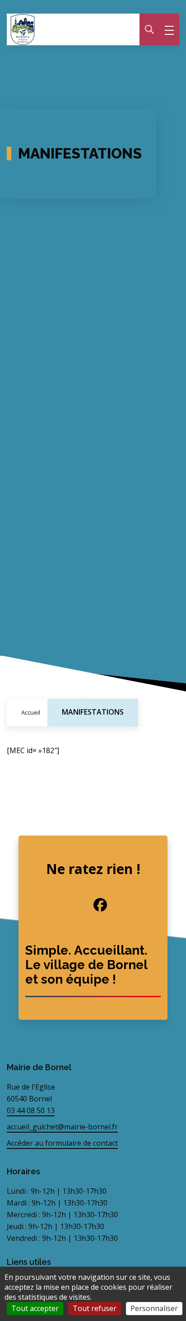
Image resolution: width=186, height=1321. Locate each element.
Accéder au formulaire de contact (62, 1143)
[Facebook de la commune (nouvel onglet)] (93, 905)
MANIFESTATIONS (93, 712)
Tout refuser (94, 1308)
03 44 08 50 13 (31, 1110)
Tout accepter (35, 1308)
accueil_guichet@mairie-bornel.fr (62, 1127)
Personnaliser (154, 1308)
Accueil (30, 712)
